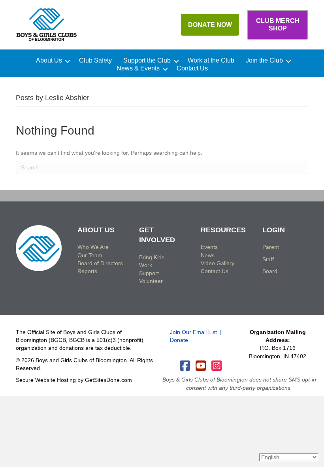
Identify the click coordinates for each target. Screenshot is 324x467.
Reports (87, 271)
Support (149, 273)
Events (209, 247)
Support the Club (147, 60)
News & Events (138, 68)
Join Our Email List (193, 332)
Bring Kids (151, 257)
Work (145, 265)
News (208, 255)
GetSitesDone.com (108, 380)
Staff (268, 259)
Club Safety (95, 60)
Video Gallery (217, 263)
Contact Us (192, 68)
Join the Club (264, 60)
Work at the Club (211, 60)
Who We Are (93, 247)
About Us (49, 60)
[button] (67, 61)
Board (269, 271)
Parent (270, 247)
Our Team (89, 255)
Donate (179, 340)
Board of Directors (100, 263)
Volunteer (151, 281)
